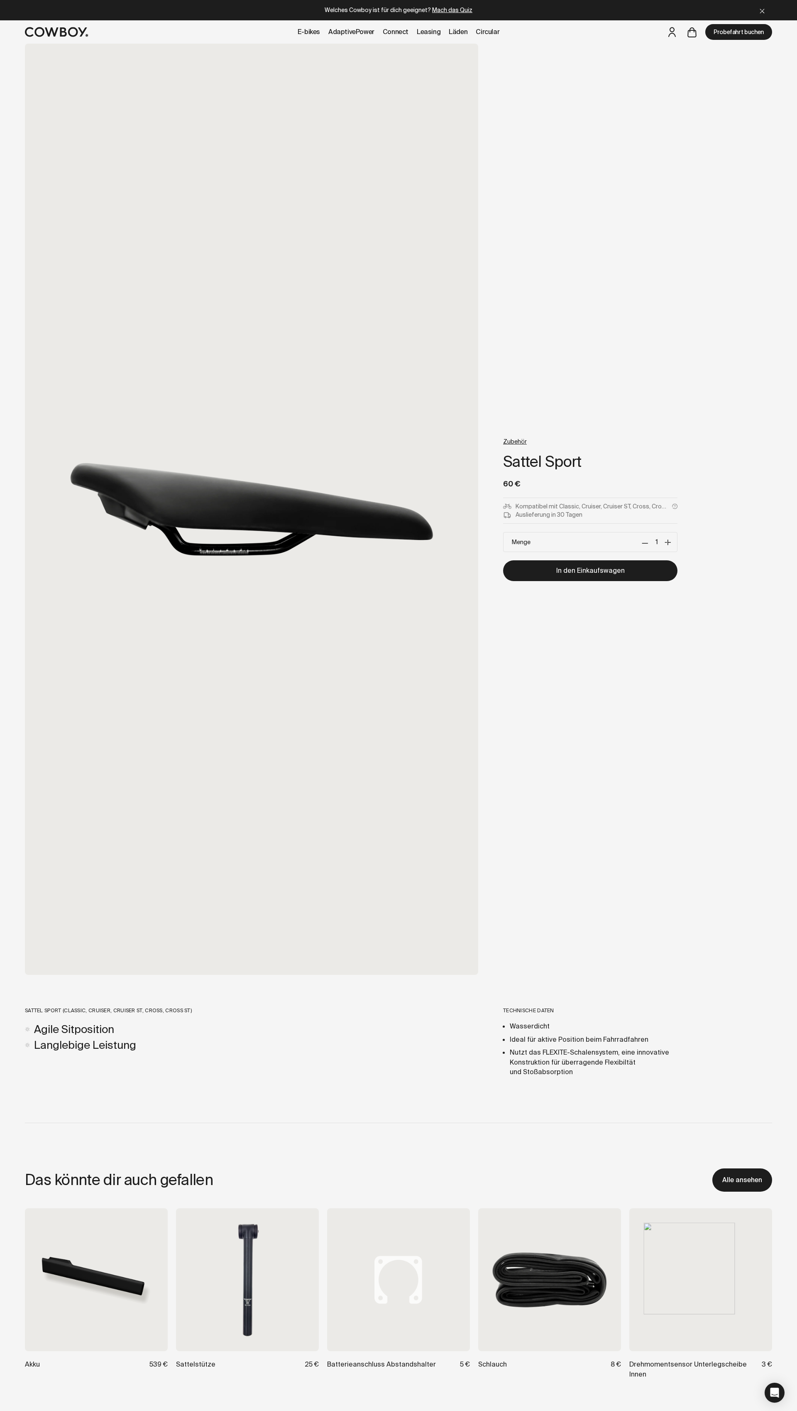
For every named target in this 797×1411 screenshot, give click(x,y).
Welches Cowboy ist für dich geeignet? (398, 10)
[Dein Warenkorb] (692, 32)
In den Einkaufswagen (590, 570)
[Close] (762, 10)
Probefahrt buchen (739, 32)
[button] (775, 1393)
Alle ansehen (742, 1179)
